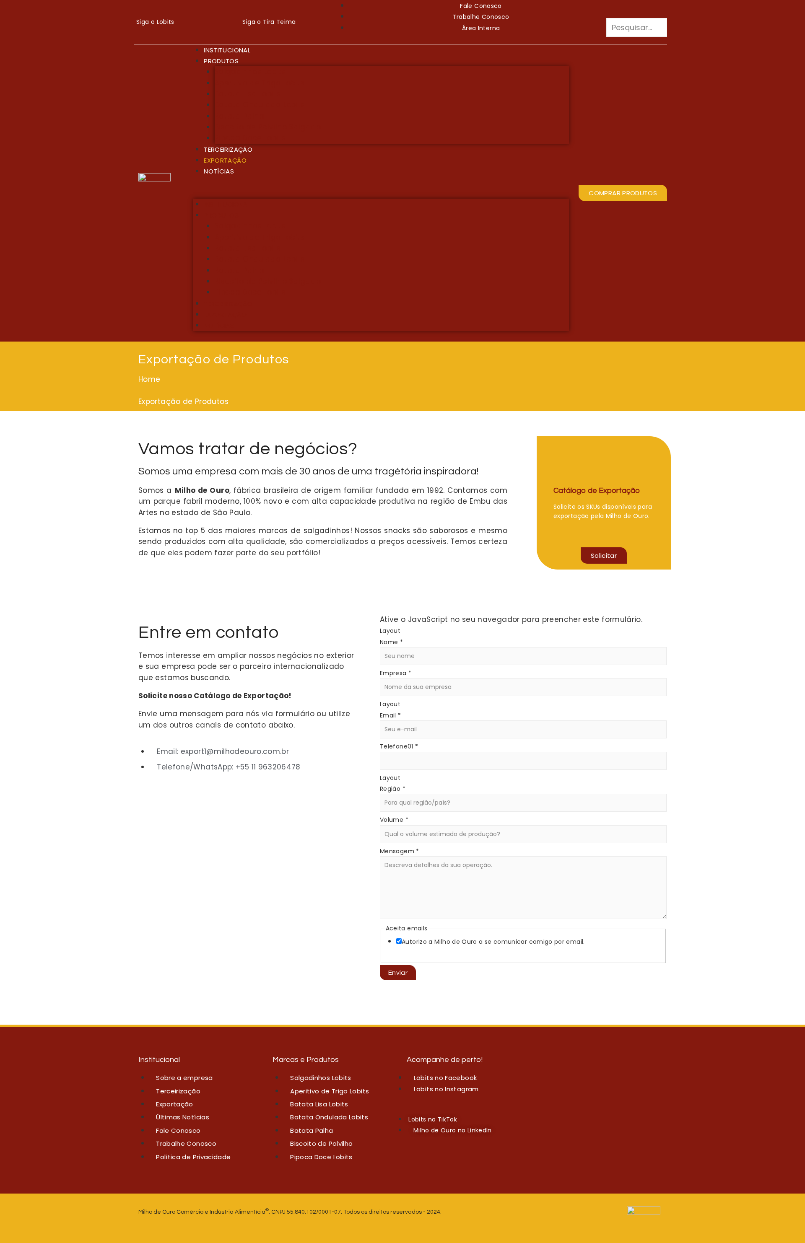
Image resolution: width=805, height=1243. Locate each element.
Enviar (398, 972)
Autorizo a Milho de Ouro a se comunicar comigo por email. (493, 941)
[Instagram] (193, 22)
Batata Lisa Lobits (247, 94)
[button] (636, 12)
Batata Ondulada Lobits (260, 105)
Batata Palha (239, 116)
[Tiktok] (205, 22)
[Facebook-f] (182, 22)
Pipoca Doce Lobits (250, 138)
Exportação (225, 160)
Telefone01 (399, 746)
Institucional (227, 50)
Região (392, 789)
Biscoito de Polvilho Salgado (268, 127)
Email (390, 715)
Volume (394, 820)
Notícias (219, 171)
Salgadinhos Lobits (250, 72)
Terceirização (228, 149)
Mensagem (399, 851)
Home (149, 379)
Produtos (221, 61)
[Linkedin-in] (217, 22)
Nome (391, 642)
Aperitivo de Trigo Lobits (259, 83)
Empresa (395, 673)
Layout (390, 631)
